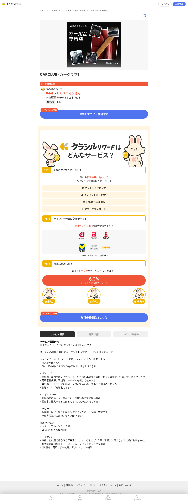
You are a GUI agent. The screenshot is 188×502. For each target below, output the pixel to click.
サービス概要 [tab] (57, 334)
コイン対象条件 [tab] (130, 334)
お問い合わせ (125, 485)
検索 (80, 499)
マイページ (136, 499)
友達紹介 (108, 499)
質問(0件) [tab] (94, 334)
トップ (42, 10)
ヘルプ (113, 485)
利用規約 (70, 485)
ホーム (60, 485)
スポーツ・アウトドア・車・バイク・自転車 (67, 10)
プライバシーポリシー (86, 485)
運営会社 (103, 485)
